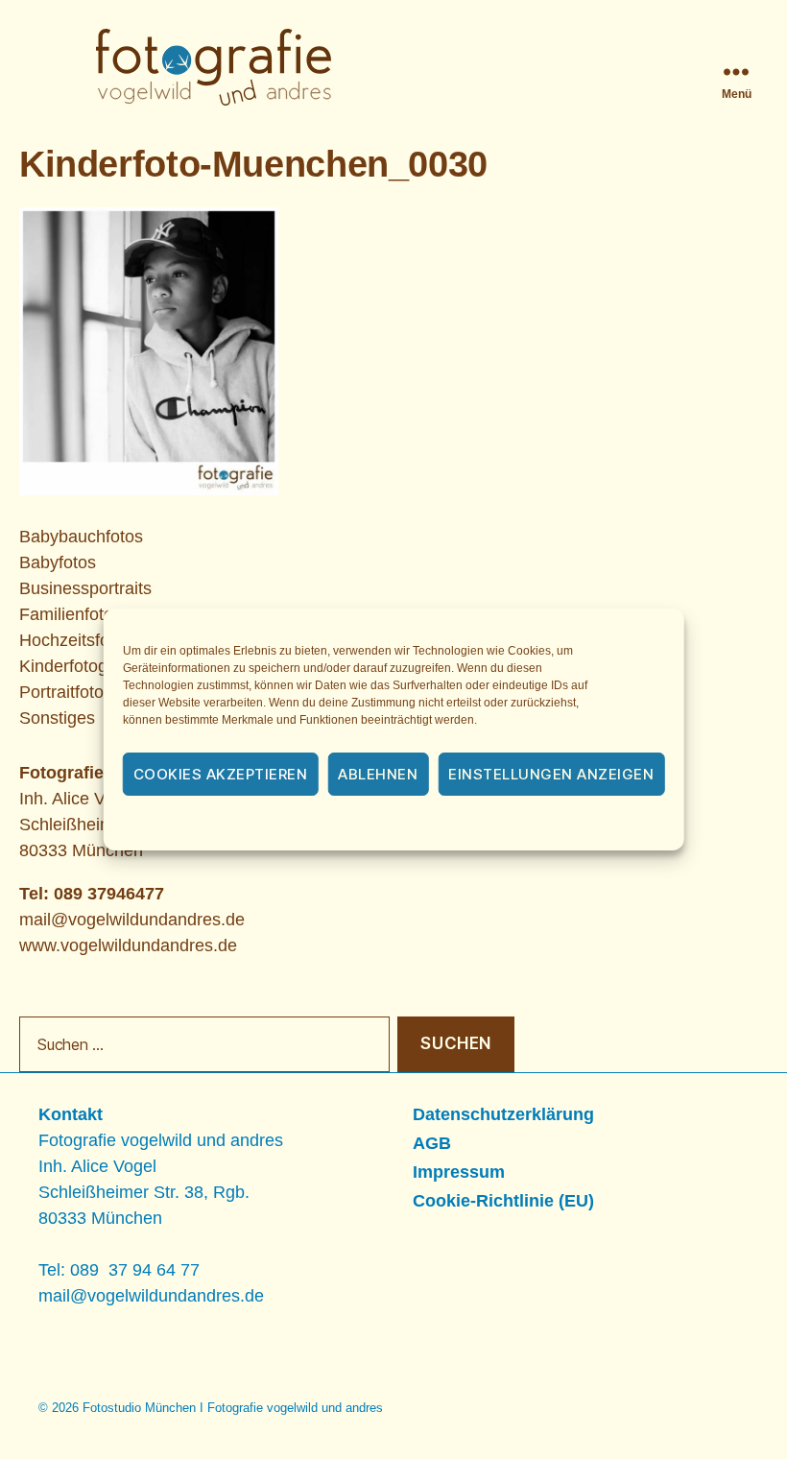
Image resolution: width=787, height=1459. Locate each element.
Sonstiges (57, 718)
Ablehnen (377, 774)
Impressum (534, 824)
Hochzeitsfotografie (93, 640)
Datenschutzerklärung (419, 824)
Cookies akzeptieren (220, 774)
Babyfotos (57, 562)
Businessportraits (85, 588)
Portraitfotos (65, 692)
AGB (432, 1143)
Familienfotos (70, 614)
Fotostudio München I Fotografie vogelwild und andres (233, 1407)
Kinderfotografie (80, 666)
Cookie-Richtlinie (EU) (503, 1200)
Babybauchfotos (81, 536)
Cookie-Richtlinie (288, 824)
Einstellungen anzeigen (551, 774)
